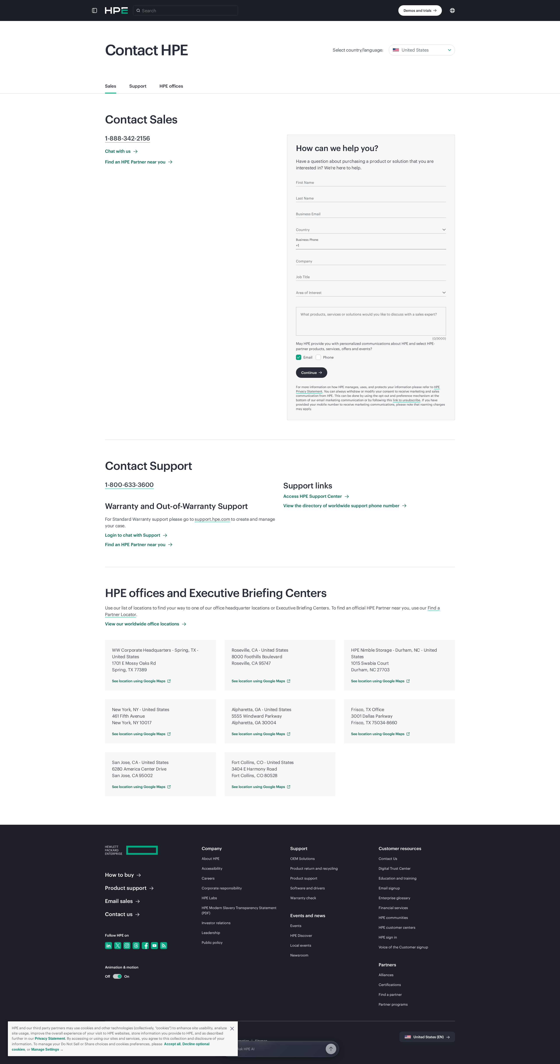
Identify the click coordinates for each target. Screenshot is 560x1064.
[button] (232, 1028)
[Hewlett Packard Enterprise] (116, 10)
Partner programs (393, 1004)
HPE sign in (388, 937)
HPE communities (393, 917)
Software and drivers (307, 888)
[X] (117, 945)
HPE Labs (209, 898)
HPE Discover (301, 935)
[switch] (114, 976)
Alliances (386, 975)
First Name (304, 176)
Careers (208, 878)
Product (126, 888)
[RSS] (163, 945)
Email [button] (119, 901)
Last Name (303, 192)
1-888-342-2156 (127, 138)
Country (301, 223)
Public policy (212, 942)
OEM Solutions (302, 858)
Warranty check (303, 898)
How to (119, 875)
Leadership (211, 932)
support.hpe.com (212, 519)
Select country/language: (358, 50)
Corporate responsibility (222, 888)
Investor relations (216, 923)
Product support (303, 878)
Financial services (393, 908)
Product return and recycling (314, 868)
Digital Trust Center (395, 868)
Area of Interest (307, 286)
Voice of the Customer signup (403, 947)
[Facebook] (145, 945)
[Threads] (136, 945)
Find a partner (390, 994)
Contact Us (388, 858)
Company (303, 255)
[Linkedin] (108, 945)
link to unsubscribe (406, 400)
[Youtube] (154, 945)
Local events (300, 945)
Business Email (307, 208)
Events (295, 925)
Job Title (302, 271)
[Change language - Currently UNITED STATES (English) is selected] (452, 10)
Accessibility (212, 868)
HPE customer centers (397, 927)
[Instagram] (126, 945)
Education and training (397, 878)
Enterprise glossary (394, 898)
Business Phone (307, 240)
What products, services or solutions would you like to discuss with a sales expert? (355, 303)
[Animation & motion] (117, 976)
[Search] (138, 10)
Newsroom (299, 955)
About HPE (210, 858)
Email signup (389, 888)
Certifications (390, 984)
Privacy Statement (50, 1038)
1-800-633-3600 (129, 485)
